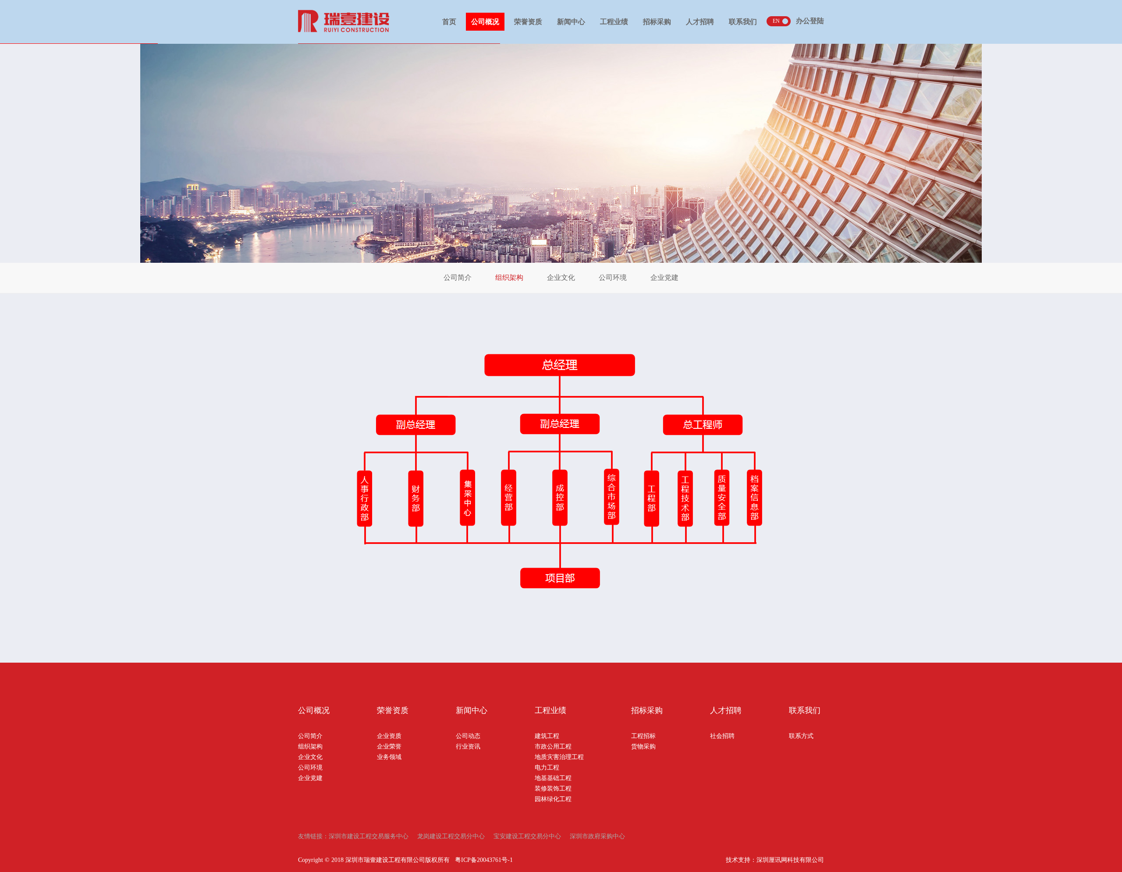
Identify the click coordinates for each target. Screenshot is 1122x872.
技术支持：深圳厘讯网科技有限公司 (775, 860)
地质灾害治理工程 (559, 757)
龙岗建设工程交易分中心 (451, 836)
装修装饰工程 (553, 788)
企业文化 (561, 277)
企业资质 (389, 736)
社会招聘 (722, 736)
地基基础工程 (553, 778)
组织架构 (509, 277)
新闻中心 (571, 21)
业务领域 (389, 757)
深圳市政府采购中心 (597, 836)
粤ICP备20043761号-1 (484, 860)
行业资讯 (468, 746)
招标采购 (657, 21)
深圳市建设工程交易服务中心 (368, 836)
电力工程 (547, 767)
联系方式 (801, 736)
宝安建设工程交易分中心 (527, 836)
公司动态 (468, 736)
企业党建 (664, 277)
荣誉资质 (528, 21)
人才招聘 (700, 21)
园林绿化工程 (553, 799)
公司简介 (458, 277)
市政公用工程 (553, 746)
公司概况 (485, 21)
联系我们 (743, 21)
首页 (449, 21)
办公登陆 (810, 21)
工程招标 (643, 736)
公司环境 (613, 277)
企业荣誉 (389, 746)
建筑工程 (547, 736)
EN (776, 21)
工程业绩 (614, 21)
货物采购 (643, 746)
